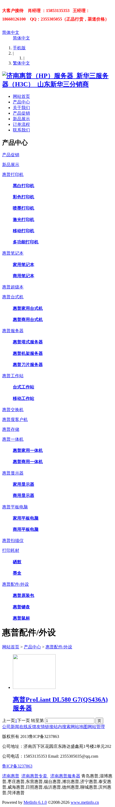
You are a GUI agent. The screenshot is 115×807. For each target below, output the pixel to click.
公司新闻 (10, 726)
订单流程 (21, 124)
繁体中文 (21, 63)
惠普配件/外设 (58, 647)
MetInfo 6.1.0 (35, 802)
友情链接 (44, 726)
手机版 (19, 48)
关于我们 (21, 107)
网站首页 (21, 96)
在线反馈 (27, 726)
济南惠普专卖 (34, 776)
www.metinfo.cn (85, 802)
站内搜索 (62, 726)
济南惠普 (10, 776)
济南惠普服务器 (65, 776)
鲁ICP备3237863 (17, 766)
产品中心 (21, 102)
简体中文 (10, 32)
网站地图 (79, 726)
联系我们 (21, 130)
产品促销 (21, 113)
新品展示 (21, 119)
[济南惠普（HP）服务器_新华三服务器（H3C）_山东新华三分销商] (57, 84)
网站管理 (96, 726)
